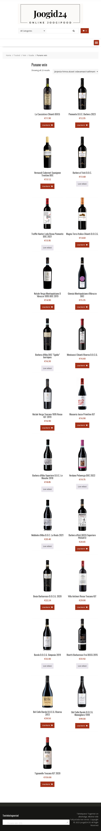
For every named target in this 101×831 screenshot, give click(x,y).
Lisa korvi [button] (46, 125)
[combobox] (36, 822)
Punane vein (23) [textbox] (35, 823)
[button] (96, 42)
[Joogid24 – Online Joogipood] (50, 23)
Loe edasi (82, 184)
